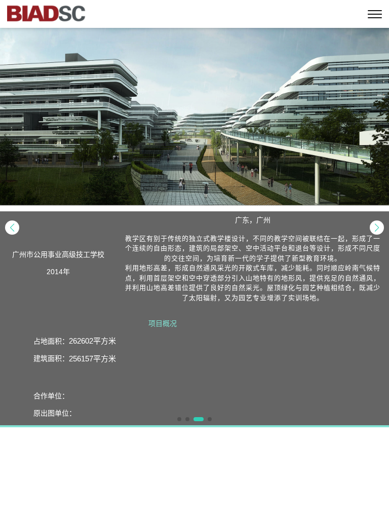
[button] (12, 227)
